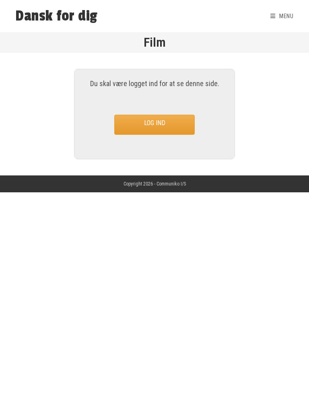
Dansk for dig (56, 16)
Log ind (154, 123)
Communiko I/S (171, 184)
